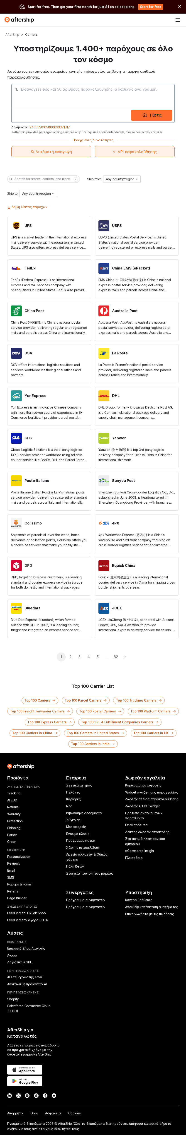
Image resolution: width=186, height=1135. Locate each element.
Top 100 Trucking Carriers (136, 700)
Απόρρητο (15, 1113)
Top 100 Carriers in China (32, 733)
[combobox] (122, 179)
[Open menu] (177, 20)
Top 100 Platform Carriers (150, 711)
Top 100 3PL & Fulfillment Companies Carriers (117, 722)
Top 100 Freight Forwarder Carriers (37, 711)
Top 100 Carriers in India (90, 744)
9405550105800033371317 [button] (49, 127)
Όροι (34, 1113)
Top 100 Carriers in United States (93, 733)
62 (116, 656)
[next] (124, 656)
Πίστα (156, 115)
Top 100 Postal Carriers (97, 711)
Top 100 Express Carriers (46, 722)
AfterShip (12, 34)
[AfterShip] (20, 20)
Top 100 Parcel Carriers (83, 700)
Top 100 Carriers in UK (150, 733)
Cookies (74, 1113)
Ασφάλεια (53, 1113)
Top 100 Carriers (37, 700)
